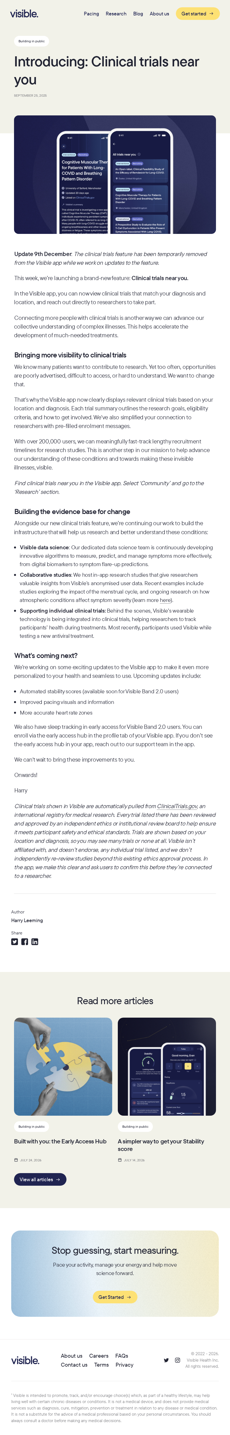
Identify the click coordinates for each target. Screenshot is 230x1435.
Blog (138, 13)
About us (159, 13)
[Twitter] (166, 1360)
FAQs (121, 1355)
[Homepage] (24, 14)
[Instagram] (177, 1360)
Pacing (91, 13)
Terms (101, 1364)
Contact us (74, 1364)
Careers (99, 1355)
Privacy (125, 1364)
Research (116, 13)
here (165, 599)
